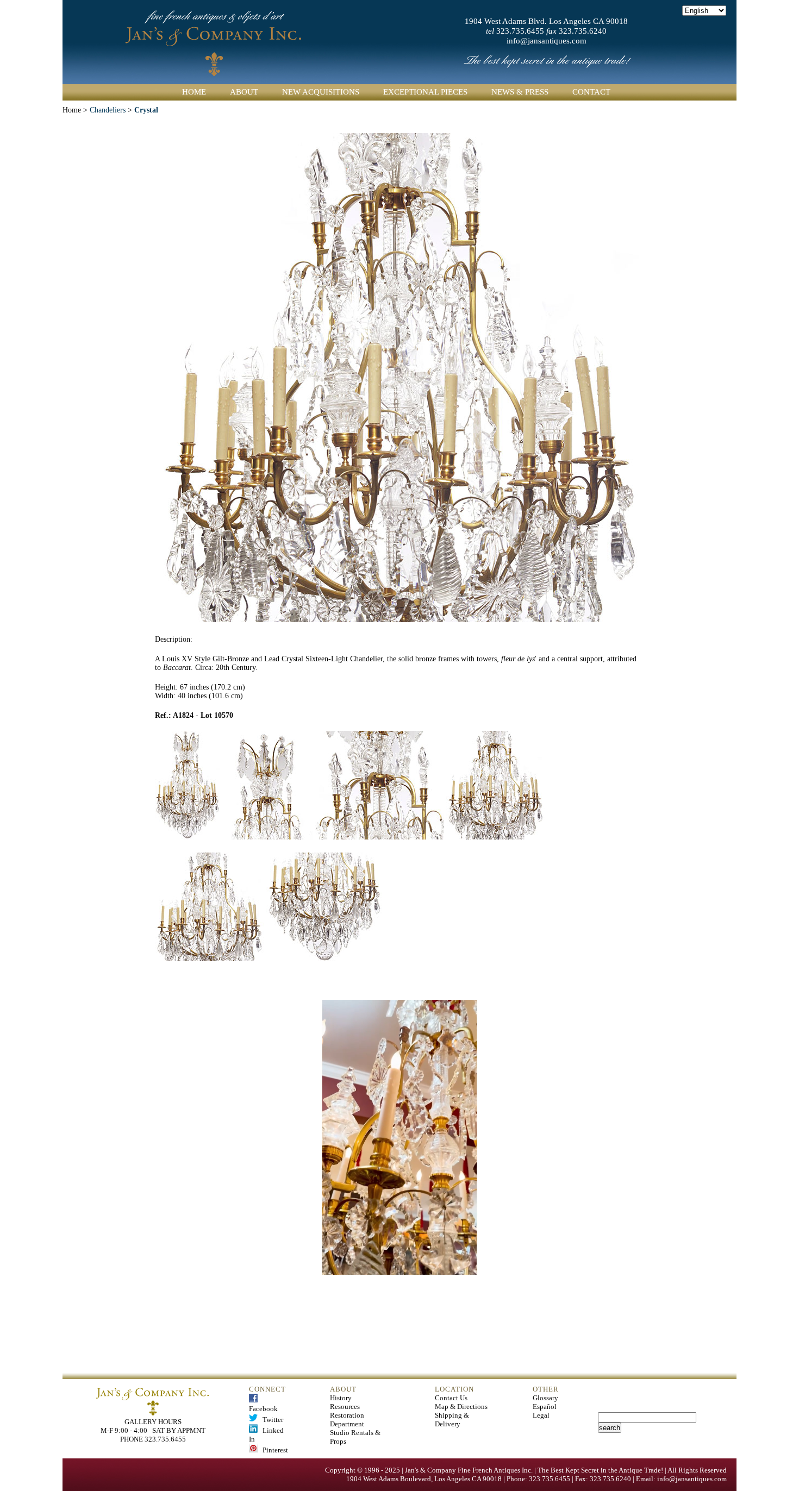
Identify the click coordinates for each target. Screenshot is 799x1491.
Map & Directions (461, 1406)
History (341, 1398)
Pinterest (273, 1450)
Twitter (270, 1419)
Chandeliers (108, 110)
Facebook (263, 1404)
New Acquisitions (320, 91)
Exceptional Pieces (425, 91)
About (244, 91)
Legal (541, 1415)
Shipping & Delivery (452, 1419)
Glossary (545, 1398)
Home (194, 91)
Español (545, 1406)
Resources (345, 1406)
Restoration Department (347, 1419)
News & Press (519, 91)
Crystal (146, 110)
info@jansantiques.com (546, 40)
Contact (591, 91)
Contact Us (451, 1398)
